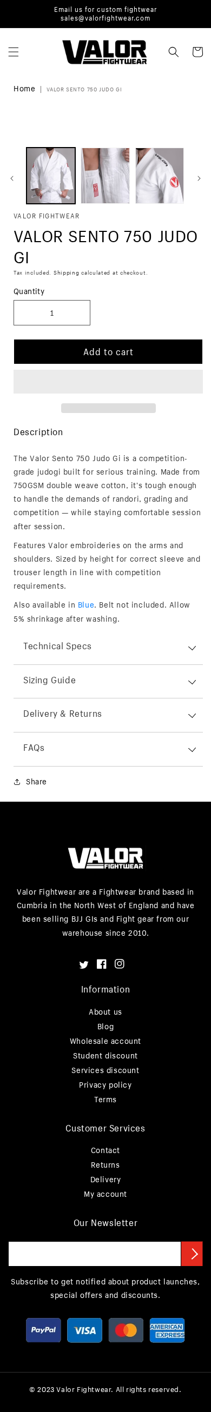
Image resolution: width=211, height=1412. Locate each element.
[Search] (174, 52)
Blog (105, 1026)
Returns (105, 1165)
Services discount (105, 1070)
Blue (86, 605)
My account (105, 1194)
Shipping (67, 272)
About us (105, 1012)
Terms (105, 1099)
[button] (108, 382)
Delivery (105, 1179)
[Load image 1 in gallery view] (51, 176)
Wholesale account (105, 1041)
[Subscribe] (192, 1253)
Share (36, 781)
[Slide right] (199, 178)
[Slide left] (12, 178)
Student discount (105, 1055)
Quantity (29, 291)
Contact (105, 1150)
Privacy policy (105, 1085)
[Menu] (13, 52)
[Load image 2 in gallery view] (105, 176)
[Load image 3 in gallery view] (159, 176)
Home (24, 88)
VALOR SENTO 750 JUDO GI (84, 89)
